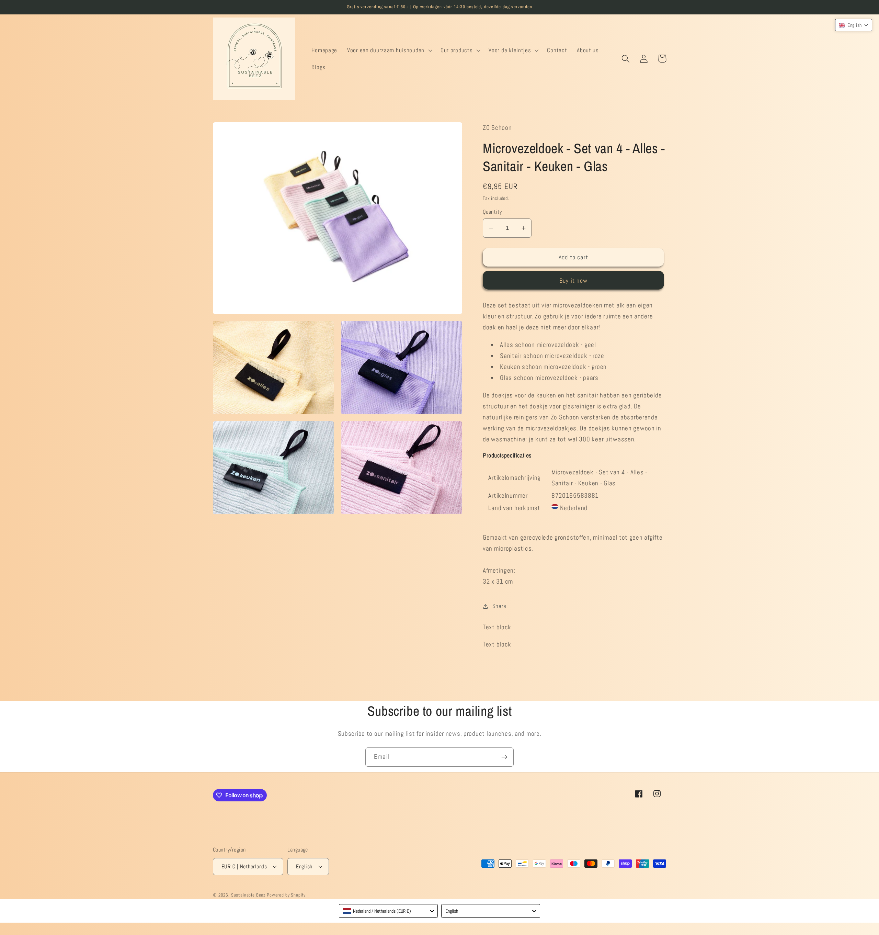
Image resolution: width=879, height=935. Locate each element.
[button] (389, 50)
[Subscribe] (504, 757)
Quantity (492, 212)
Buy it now (573, 280)
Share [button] (499, 606)
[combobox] (388, 911)
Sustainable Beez (248, 895)
